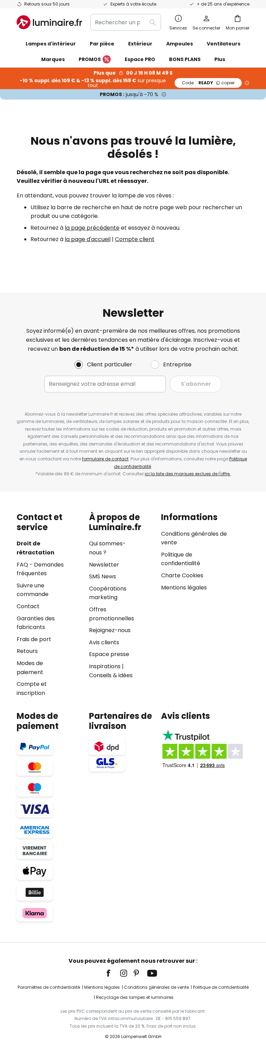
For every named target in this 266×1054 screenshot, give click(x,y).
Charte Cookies (182, 575)
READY (208, 83)
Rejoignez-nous (110, 630)
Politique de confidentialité (221, 987)
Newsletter (104, 565)
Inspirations (105, 666)
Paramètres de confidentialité (49, 987)
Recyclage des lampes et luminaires (135, 997)
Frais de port (34, 639)
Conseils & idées (111, 675)
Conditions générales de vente (156, 987)
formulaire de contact (105, 459)
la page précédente (92, 228)
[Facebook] (113, 973)
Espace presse (109, 654)
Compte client (134, 239)
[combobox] (126, 22)
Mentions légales (184, 588)
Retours (27, 651)
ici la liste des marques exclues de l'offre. (188, 474)
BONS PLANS (185, 59)
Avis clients (104, 642)
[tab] (49, 605)
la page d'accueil (87, 239)
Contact (28, 606)
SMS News (102, 576)
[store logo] (49, 22)
